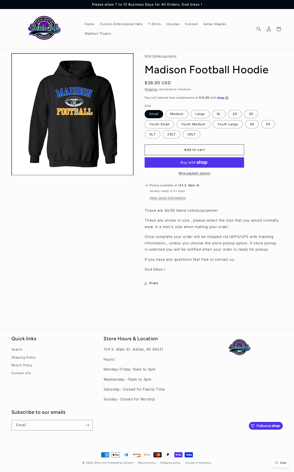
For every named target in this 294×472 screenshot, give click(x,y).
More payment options (194, 173)
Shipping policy (170, 462)
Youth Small (159, 124)
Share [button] (153, 283)
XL (219, 114)
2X (235, 114)
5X (268, 124)
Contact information (198, 462)
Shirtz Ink (100, 462)
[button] (259, 29)
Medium (177, 114)
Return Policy (21, 365)
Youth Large (227, 124)
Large (200, 114)
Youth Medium (193, 124)
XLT (152, 134)
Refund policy (147, 462)
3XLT (191, 134)
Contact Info (21, 373)
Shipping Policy (23, 357)
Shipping (151, 89)
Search (17, 349)
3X (251, 114)
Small (153, 114)
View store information (168, 198)
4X (252, 124)
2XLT (171, 134)
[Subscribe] (87, 425)
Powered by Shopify (120, 462)
